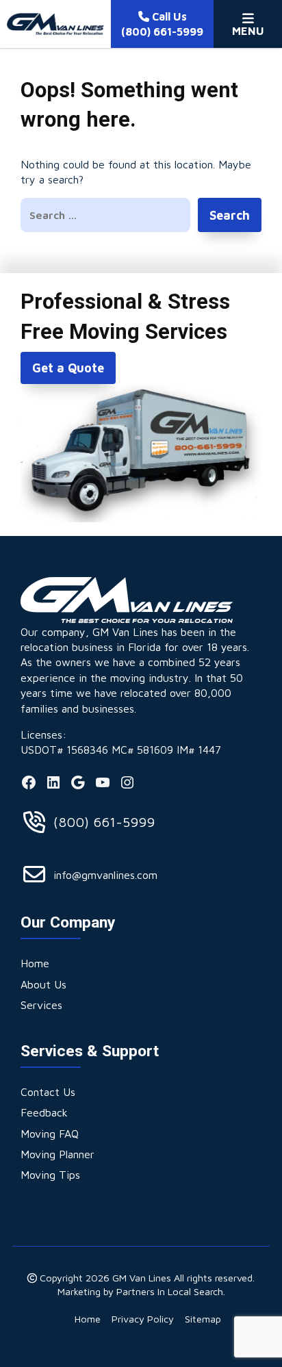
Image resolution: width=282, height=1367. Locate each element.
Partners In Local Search (169, 1291)
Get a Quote (68, 368)
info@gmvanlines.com (105, 875)
